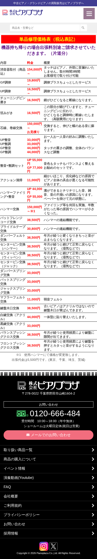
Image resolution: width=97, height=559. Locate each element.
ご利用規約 (13, 505)
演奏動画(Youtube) (19, 478)
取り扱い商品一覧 (18, 450)
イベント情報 (14, 468)
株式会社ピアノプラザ (48, 385)
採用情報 (11, 533)
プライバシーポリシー (22, 515)
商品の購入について (20, 459)
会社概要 (11, 496)
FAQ (7, 487)
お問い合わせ (14, 524)
